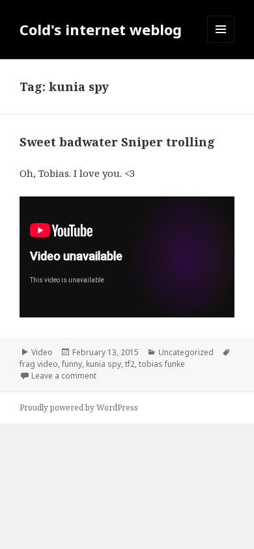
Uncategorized (186, 352)
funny (72, 363)
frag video (39, 363)
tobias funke (162, 363)
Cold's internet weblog (101, 29)
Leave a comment (63, 375)
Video (42, 352)
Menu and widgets (221, 42)
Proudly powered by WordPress (79, 407)
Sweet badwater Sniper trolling (117, 142)
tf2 (130, 363)
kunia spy (103, 363)
